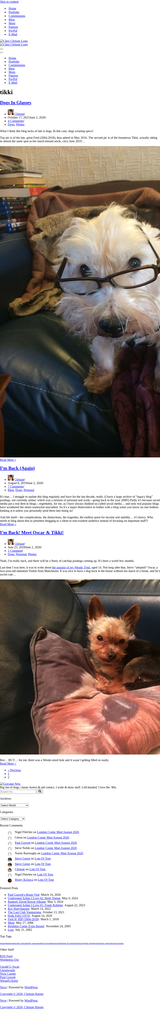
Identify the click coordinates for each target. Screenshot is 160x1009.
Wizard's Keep (9, 980)
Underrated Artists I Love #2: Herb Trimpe (34, 898)
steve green (105, 943)
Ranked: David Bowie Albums (27, 901)
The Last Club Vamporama (24, 912)
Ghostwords (7, 970)
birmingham (5, 943)
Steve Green (22, 858)
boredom (13, 943)
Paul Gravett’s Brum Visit (23, 894)
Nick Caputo (8, 973)
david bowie (45, 943)
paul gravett (89, 943)
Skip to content (9, 1)
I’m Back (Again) (17, 468)
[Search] (40, 791)
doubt (60, 943)
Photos (20, 124)
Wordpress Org (9, 959)
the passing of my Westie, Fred (71, 567)
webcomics (113, 943)
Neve (3, 987)
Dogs (11, 124)
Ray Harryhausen (18, 908)
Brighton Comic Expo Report (26, 926)
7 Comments (15, 486)
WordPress (31, 987)
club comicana (22, 943)
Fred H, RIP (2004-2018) (23, 919)
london (76, 943)
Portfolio (14, 12)
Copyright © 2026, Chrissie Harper (22, 994)
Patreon (13, 27)
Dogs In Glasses (15, 102)
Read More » (8, 460)
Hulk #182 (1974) (19, 915)
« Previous (14, 770)
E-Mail (13, 34)
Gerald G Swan (9, 966)
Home (12, 8)
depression (54, 943)
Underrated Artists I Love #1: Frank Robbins (35, 905)
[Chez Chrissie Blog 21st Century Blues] (14, 41)
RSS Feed (6, 956)
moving (82, 943)
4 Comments (15, 121)
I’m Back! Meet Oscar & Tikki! (32, 532)
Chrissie (19, 114)
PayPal (13, 30)
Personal (29, 490)
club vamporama (34, 943)
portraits (97, 943)
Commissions (17, 16)
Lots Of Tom (43, 858)
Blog (12, 19)
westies (121, 943)
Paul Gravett (22, 842)
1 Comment (15, 550)
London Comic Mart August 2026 (58, 832)
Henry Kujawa (24, 879)
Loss (11, 929)
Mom (12, 23)
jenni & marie (68, 943)
